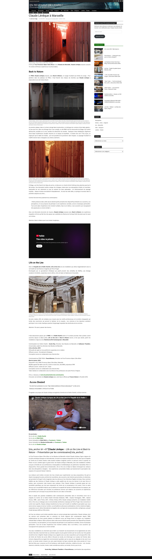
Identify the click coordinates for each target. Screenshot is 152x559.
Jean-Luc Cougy (34, 18)
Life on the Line (52, 554)
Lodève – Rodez (99, 130)
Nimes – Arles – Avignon (101, 123)
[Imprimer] (118, 19)
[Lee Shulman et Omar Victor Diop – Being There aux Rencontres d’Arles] (98, 64)
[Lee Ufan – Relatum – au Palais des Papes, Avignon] (98, 109)
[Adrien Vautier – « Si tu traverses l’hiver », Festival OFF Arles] (98, 89)
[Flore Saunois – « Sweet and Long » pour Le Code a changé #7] (98, 57)
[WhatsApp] (107, 19)
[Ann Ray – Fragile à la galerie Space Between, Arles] (98, 70)
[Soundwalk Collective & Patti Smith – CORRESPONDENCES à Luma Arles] (98, 102)
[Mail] (117, 1)
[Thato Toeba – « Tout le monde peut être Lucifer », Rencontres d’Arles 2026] (98, 83)
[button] (120, 10)
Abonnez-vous (99, 36)
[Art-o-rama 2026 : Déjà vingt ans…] (98, 51)
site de (39, 444)
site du (37, 438)
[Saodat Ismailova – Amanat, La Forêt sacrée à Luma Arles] (98, 96)
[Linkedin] (110, 19)
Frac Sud (35, 12)
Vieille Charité (46, 12)
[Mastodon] (122, 1)
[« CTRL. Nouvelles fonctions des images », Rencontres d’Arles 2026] (98, 76)
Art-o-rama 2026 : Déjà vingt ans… (112, 49)
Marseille (40, 12)
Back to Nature (36, 554)
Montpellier (98, 120)
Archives (30, 12)
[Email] (114, 19)
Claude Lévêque (44, 554)
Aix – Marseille (99, 125)
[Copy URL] (121, 19)
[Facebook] (113, 1)
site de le (39, 436)
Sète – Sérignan (99, 127)
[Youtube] (119, 1)
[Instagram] (115, 1)
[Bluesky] (120, 1)
